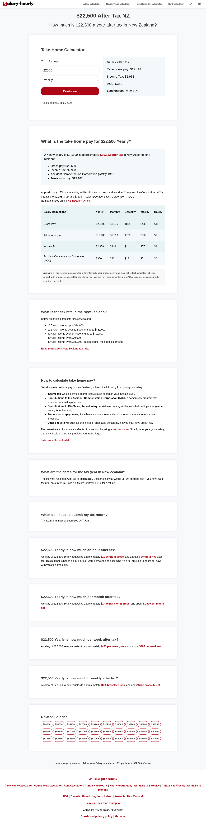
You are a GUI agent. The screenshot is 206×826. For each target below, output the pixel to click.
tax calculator (120, 429)
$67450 (131, 738)
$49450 (143, 731)
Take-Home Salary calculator (98, 763)
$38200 (143, 724)
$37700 (131, 724)
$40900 (59, 731)
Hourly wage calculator (67, 763)
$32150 (107, 724)
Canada (75, 796)
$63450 (107, 738)
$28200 (95, 724)
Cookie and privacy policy (96, 816)
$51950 (47, 738)
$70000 (155, 738)
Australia (119, 796)
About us (120, 816)
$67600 (143, 738)
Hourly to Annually (120, 785)
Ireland (108, 796)
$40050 (47, 731)
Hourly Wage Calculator (118, 4)
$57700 (83, 738)
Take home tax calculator (56, 440)
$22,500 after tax (142, 763)
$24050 (59, 724)
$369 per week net (150, 646)
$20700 (47, 724)
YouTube (111, 779)
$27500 (83, 724)
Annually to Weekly (173, 785)
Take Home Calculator (18, 785)
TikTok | (97, 779)
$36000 (119, 724)
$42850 (107, 731)
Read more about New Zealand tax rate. (65, 348)
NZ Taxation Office (79, 200)
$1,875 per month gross (115, 603)
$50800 (155, 731)
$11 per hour (124, 763)
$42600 (95, 731)
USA (66, 796)
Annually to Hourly (96, 785)
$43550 (119, 731)
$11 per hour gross (112, 556)
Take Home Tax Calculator (149, 4)
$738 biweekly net (149, 685)
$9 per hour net (146, 556)
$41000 (71, 731)
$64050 (119, 738)
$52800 (71, 738)
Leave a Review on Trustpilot (103, 803)
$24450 (71, 724)
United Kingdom (92, 796)
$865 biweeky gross (113, 685)
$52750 (59, 738)
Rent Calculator (176, 4)
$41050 (83, 731)
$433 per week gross (113, 646)
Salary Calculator (91, 4)
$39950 (155, 724)
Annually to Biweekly (147, 785)
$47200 (131, 731)
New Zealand (135, 796)
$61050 (95, 738)
